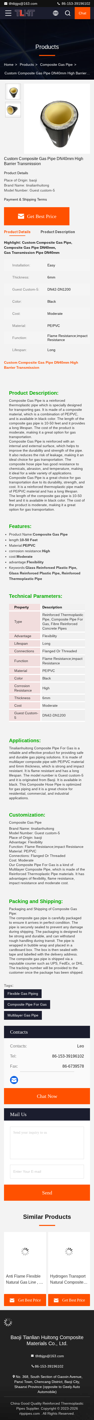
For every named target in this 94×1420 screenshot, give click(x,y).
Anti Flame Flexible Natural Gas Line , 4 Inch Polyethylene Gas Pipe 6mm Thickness (23, 1279)
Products (27, 65)
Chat (82, 13)
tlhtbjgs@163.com (23, 4)
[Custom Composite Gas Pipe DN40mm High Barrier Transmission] (57, 119)
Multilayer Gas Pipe (23, 1015)
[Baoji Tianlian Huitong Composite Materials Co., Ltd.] (25, 13)
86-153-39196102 (75, 4)
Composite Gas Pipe (56, 65)
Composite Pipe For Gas (27, 1004)
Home (9, 65)
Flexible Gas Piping (23, 994)
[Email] (14, 1080)
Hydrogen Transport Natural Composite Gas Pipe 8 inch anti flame (68, 1279)
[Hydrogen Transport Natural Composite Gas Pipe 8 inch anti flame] (69, 1251)
